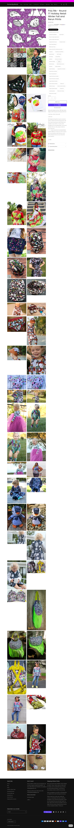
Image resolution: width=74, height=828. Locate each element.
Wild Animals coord (61, 64)
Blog (8, 785)
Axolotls (51, 66)
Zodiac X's (62, 84)
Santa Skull (62, 35)
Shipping (49, 25)
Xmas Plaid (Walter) (53, 44)
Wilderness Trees (53, 47)
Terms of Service (10, 797)
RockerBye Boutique (10, 791)
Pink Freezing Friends (53, 29)
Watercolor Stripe (61, 91)
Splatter (51, 59)
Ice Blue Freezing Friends (54, 32)
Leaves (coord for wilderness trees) (56, 49)
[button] (31, 4)
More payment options (57, 107)
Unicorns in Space (59, 59)
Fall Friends (59, 54)
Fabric (8, 787)
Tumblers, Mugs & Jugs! (11, 789)
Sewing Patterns (10, 795)
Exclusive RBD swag (10, 793)
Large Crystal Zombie (53, 88)
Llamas (59, 61)
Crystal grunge (52, 91)
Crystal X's (62, 88)
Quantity (49, 95)
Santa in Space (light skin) (54, 37)
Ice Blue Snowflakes (53, 35)
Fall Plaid (51, 57)
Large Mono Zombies (62, 69)
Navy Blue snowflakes (60, 52)
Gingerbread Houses (53, 42)
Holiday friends (63, 42)
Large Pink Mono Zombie (54, 76)
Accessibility (58, 57)
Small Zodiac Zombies (54, 84)
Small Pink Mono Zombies (54, 79)
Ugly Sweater (52, 54)
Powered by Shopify (17, 825)
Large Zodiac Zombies (54, 81)
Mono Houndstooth (53, 74)
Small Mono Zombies (53, 71)
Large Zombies (58, 66)
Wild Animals (52, 64)
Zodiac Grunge (52, 86)
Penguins (51, 52)
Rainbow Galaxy (52, 62)
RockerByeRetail (11, 825)
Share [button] (50, 139)
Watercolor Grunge (53, 93)
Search (8, 783)
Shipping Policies (51, 150)
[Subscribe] (25, 812)
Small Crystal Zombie (62, 86)
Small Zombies (52, 69)
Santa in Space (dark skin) (54, 39)
